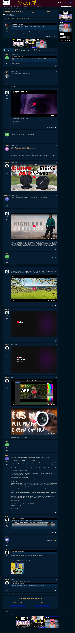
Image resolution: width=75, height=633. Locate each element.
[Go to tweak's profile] (7, 58)
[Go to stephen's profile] (7, 149)
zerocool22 (7, 195)
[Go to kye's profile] (7, 25)
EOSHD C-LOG (26, 6)
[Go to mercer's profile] (24, 50)
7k (7, 98)
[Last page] (24, 18)
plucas (6, 536)
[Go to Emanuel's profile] (19, 50)
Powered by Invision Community (37, 631)
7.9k (7, 140)
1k (7, 63)
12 (20, 18)
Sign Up (70, 2)
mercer (53, 127)
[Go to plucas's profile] (7, 540)
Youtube (15, 6)
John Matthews (6, 72)
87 (7, 545)
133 (7, 464)
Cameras (13, 15)
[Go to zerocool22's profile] (7, 199)
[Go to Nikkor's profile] (28, 50)
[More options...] (56, 22)
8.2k (7, 31)
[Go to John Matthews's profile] (7, 76)
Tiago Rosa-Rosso (7, 455)
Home (4, 6)
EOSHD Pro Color (19, 6)
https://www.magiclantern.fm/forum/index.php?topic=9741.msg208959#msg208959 (23, 148)
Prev (5, 18)
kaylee (47, 127)
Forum (7, 6)
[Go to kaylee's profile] (7, 520)
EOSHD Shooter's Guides (38, 6)
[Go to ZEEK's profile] (15, 50)
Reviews (11, 6)
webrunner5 (47, 36)
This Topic (69, 6)
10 (17, 18)
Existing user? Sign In (65, 2)
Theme (35, 629)
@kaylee (21, 581)
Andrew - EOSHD (9, 14)
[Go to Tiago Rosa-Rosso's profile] (7, 459)
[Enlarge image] (15, 562)
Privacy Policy (39, 629)
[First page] (3, 18)
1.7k (7, 525)
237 (7, 154)
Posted (14, 54)
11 (19, 18)
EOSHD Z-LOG (31, 6)
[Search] (71, 6)
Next (22, 18)
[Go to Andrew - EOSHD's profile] (4, 15)
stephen (7, 145)
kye (7, 22)
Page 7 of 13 (28, 18)
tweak (21, 24)
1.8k (7, 204)
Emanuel (7, 89)
